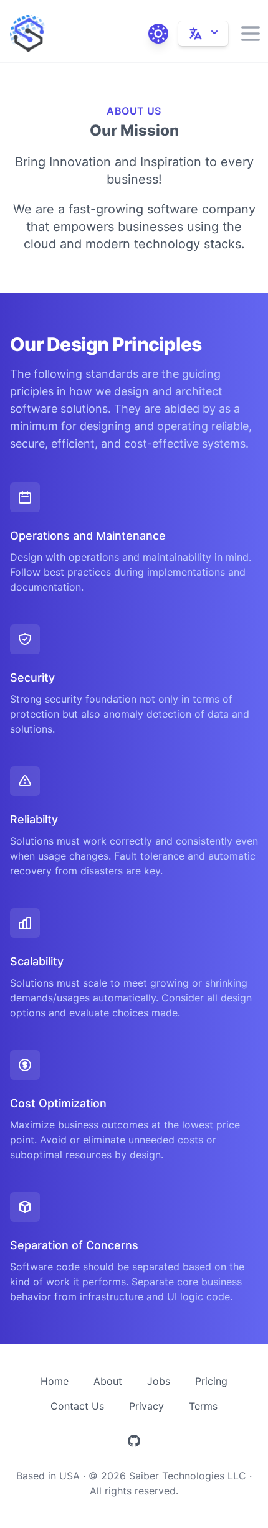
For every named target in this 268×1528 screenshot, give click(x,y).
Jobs (158, 1381)
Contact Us (77, 1406)
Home (55, 1381)
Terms (203, 1406)
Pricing (211, 1381)
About (107, 1381)
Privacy (146, 1406)
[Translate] (203, 33)
